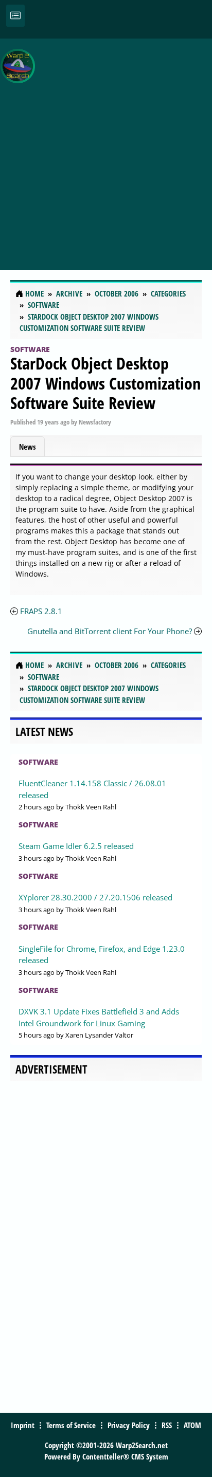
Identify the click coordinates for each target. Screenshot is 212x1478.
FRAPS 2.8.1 (41, 611)
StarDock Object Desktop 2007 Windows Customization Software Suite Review (105, 383)
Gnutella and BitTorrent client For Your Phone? (109, 631)
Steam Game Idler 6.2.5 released (76, 846)
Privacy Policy (129, 1425)
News (27, 446)
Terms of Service (71, 1425)
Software (30, 349)
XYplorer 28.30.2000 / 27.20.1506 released (95, 897)
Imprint (22, 1425)
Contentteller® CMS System (125, 1456)
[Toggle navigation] (15, 15)
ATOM (192, 1425)
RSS (167, 1425)
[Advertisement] (106, 148)
